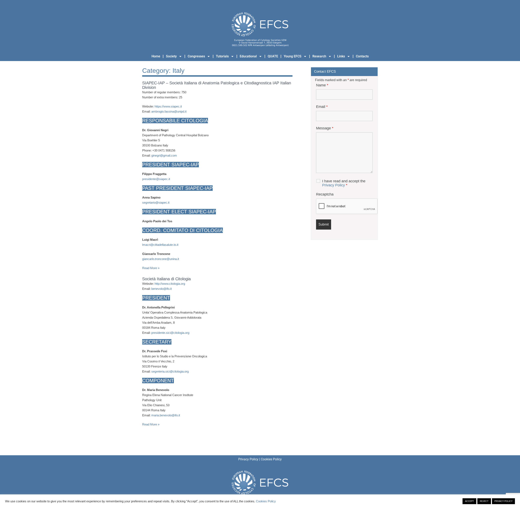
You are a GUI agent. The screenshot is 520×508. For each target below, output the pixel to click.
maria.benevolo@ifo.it (165, 415)
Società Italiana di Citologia (166, 279)
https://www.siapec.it (168, 106)
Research (319, 56)
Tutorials (222, 56)
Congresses (196, 56)
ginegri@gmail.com (164, 155)
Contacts (362, 56)
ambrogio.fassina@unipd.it (168, 111)
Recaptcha (325, 194)
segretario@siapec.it (155, 202)
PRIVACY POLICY (503, 501)
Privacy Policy (333, 185)
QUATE (273, 56)
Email (322, 107)
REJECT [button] (484, 501)
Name (322, 85)
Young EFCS (292, 56)
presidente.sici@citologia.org (170, 332)
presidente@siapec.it (156, 179)
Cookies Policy (271, 459)
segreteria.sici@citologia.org (170, 371)
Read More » (150, 268)
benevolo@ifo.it (161, 288)
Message (324, 128)
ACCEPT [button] (469, 501)
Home (156, 56)
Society (171, 56)
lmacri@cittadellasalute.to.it (160, 244)
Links (341, 56)
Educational (248, 56)
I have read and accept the (343, 183)
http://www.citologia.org (170, 283)
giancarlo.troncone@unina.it (160, 259)
